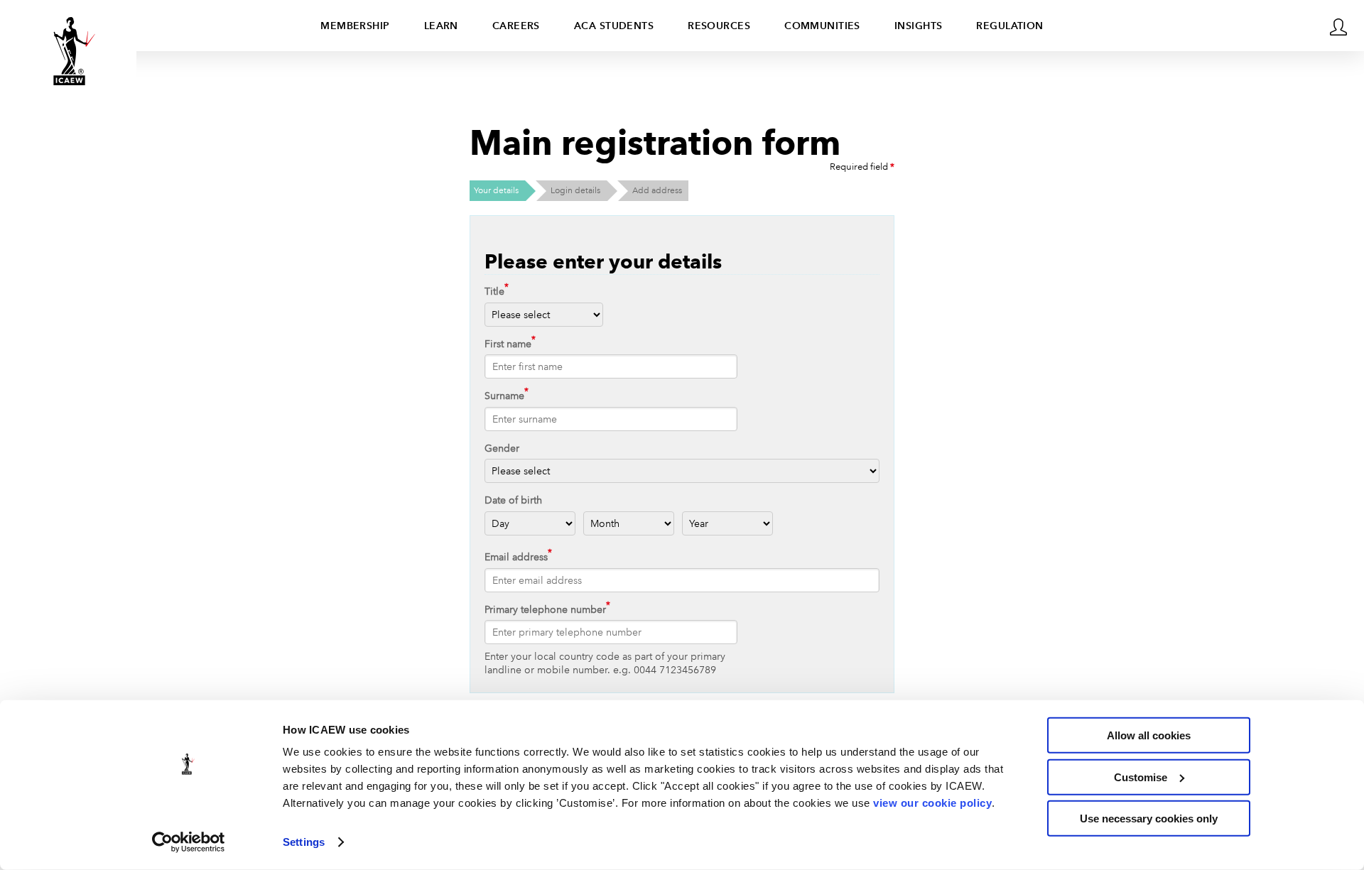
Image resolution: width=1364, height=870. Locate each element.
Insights (918, 25)
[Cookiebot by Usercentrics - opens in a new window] (188, 842)
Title (494, 291)
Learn (441, 25)
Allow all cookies (1149, 735)
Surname (504, 395)
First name (508, 343)
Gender (502, 448)
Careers (516, 25)
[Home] (68, 51)
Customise (1140, 777)
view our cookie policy (932, 803)
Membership (354, 25)
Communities (822, 25)
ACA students (614, 25)
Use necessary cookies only (1149, 818)
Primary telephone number (545, 609)
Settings (304, 842)
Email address (516, 556)
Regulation (1009, 25)
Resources (719, 25)
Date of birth (513, 500)
